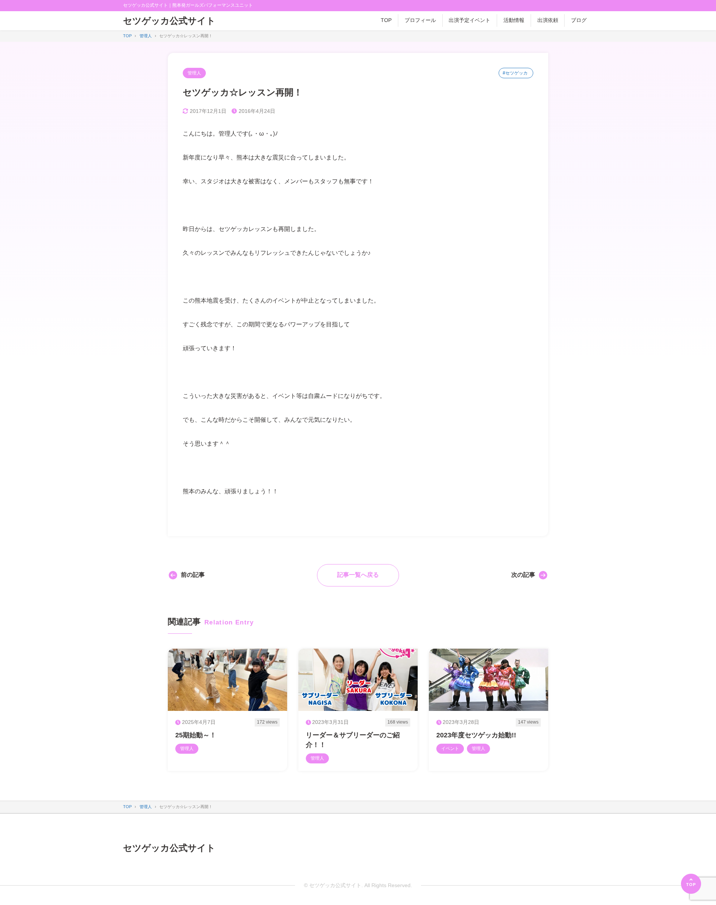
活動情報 (513, 20)
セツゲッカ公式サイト (169, 21)
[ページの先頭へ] (691, 884)
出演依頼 (547, 20)
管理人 (194, 73)
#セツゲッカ (515, 73)
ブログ (579, 20)
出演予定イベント (469, 20)
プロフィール (420, 20)
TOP (386, 20)
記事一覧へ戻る (358, 575)
